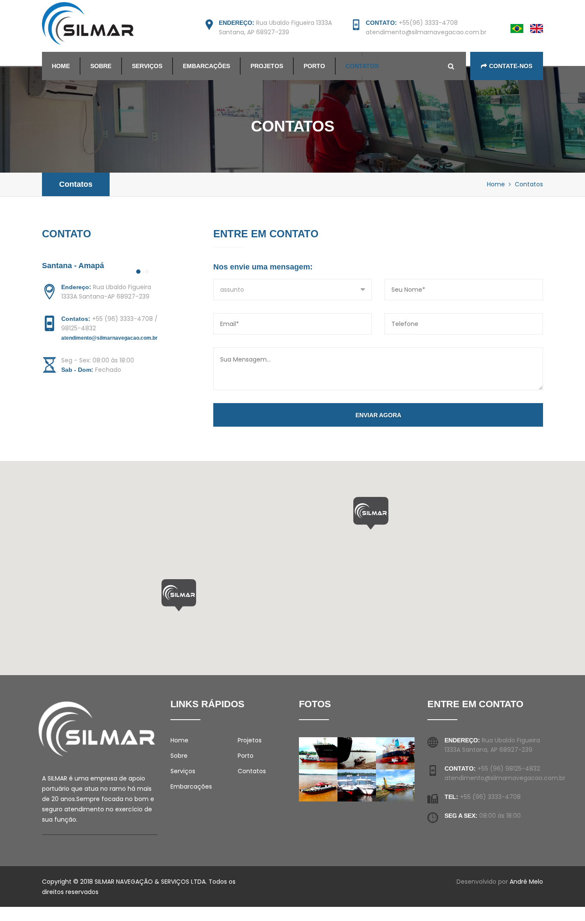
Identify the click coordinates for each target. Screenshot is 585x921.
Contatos (362, 66)
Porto (314, 66)
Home (61, 66)
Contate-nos (510, 66)
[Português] (516, 28)
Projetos (267, 66)
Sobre (100, 66)
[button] (178, 595)
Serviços (147, 66)
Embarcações (206, 66)
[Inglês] (536, 28)
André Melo (526, 881)
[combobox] (292, 289)
